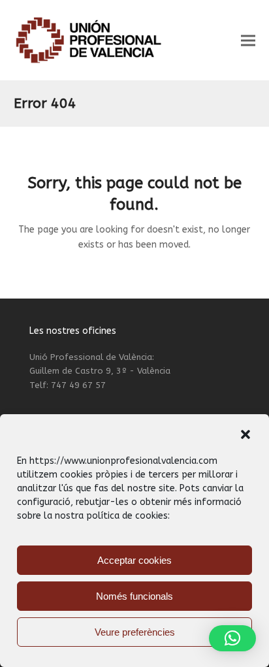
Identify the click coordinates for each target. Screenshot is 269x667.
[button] (245, 434)
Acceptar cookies (134, 560)
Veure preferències (135, 632)
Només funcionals (134, 596)
